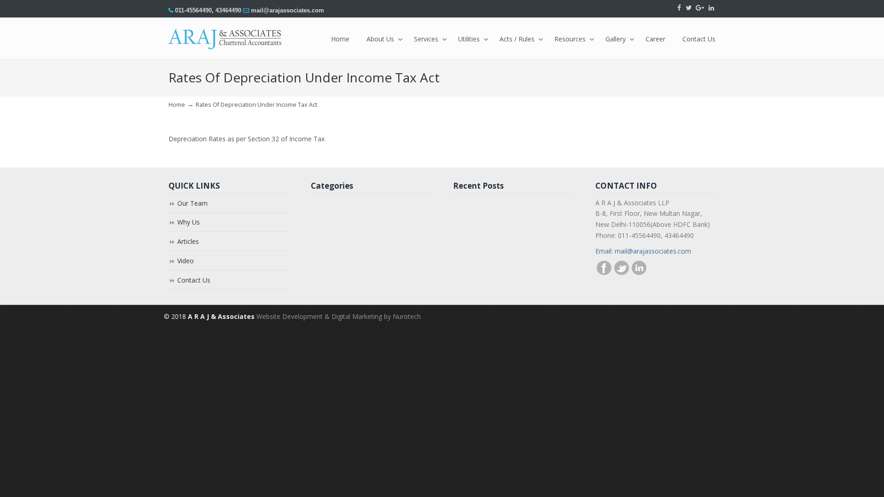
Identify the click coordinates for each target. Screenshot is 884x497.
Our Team (192, 203)
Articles (188, 241)
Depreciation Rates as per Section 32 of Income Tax (247, 138)
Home (177, 105)
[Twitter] (688, 8)
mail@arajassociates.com (287, 10)
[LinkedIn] (711, 8)
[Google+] (700, 8)
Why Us (188, 222)
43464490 (228, 10)
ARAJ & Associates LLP (226, 39)
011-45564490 (193, 10)
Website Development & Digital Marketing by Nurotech (338, 316)
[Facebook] (679, 8)
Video (185, 260)
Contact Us (193, 280)
